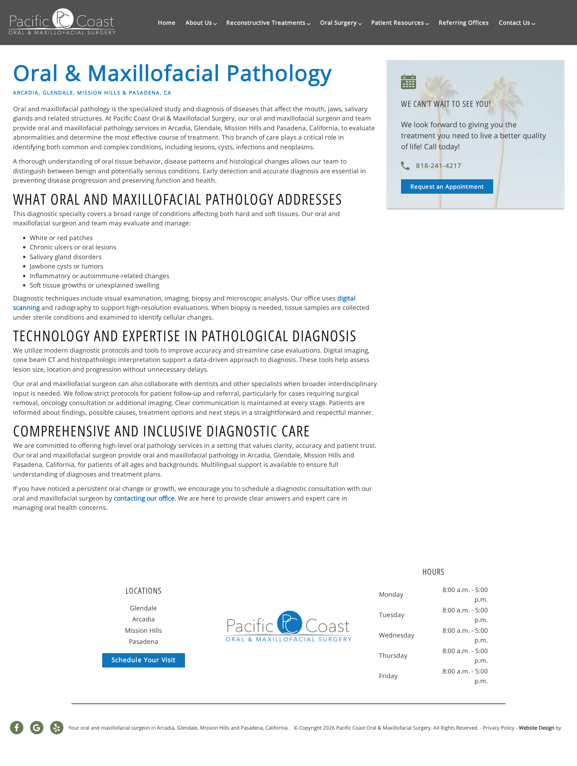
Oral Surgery (338, 22)
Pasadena (143, 641)
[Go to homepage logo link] (288, 626)
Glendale (143, 608)
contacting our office (144, 498)
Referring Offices (464, 22)
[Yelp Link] (56, 727)
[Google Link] (36, 727)
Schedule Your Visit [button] (144, 659)
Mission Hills (143, 630)
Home (167, 22)
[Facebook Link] (16, 727)
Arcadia (143, 619)
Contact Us (514, 22)
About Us (199, 22)
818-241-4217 (438, 165)
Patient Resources (397, 22)
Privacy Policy (499, 727)
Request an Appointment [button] (447, 186)
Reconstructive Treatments (266, 22)
